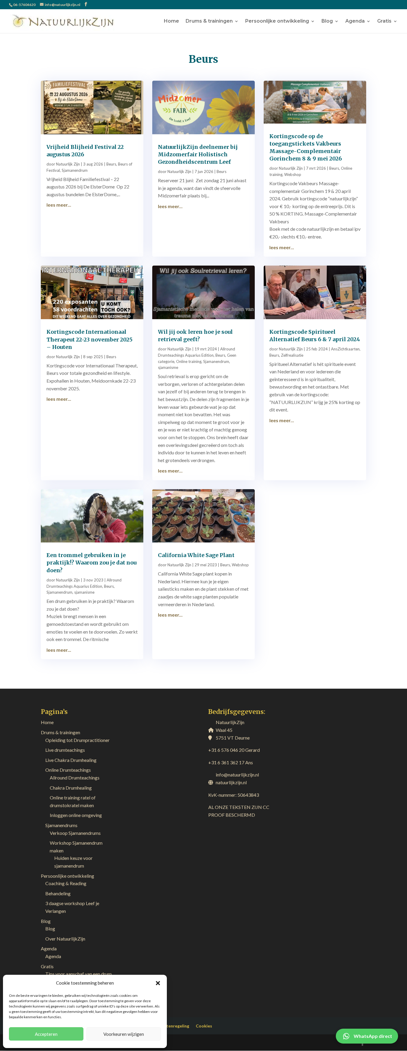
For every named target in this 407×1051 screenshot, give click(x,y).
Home (171, 21)
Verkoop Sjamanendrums (75, 833)
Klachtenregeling (172, 1025)
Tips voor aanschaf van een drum (78, 974)
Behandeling (58, 893)
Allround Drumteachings (75, 777)
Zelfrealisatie (292, 355)
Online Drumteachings (68, 770)
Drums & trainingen (209, 21)
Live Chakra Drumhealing (71, 760)
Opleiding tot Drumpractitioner (77, 740)
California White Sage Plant (196, 555)
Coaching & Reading (65, 883)
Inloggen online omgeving (76, 815)
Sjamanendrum (75, 170)
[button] (158, 983)
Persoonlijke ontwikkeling (277, 21)
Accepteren (46, 1034)
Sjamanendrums (61, 825)
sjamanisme (168, 367)
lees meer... (58, 205)
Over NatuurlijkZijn (65, 938)
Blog (327, 21)
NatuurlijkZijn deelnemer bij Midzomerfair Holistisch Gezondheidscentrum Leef (198, 154)
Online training (188, 361)
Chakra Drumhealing (71, 787)
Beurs (111, 164)
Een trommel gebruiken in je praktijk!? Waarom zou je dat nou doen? (91, 562)
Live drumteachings (65, 750)
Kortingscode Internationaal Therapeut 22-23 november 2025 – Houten (89, 339)
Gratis (384, 21)
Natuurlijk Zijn (68, 164)
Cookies (204, 1025)
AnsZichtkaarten (345, 349)
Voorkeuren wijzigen (123, 1034)
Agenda (355, 21)
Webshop (292, 174)
